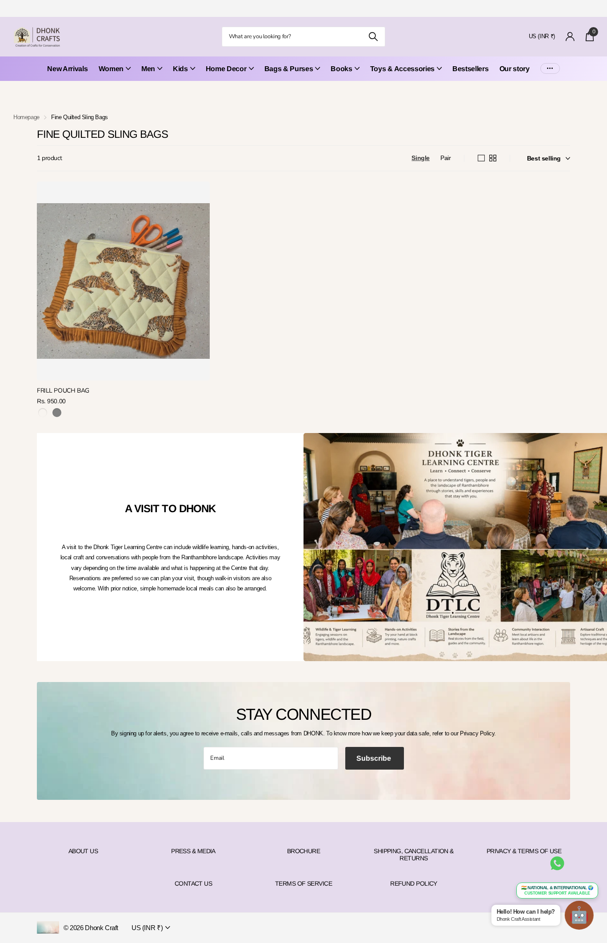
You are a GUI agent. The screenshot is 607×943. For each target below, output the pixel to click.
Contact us (193, 883)
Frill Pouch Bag (63, 390)
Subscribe (374, 758)
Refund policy (413, 883)
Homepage (26, 117)
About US (83, 851)
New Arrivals (67, 68)
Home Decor (226, 68)
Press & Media (193, 851)
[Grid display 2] (492, 158)
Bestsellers (470, 68)
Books (341, 68)
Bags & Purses (288, 68)
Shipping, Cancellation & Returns (414, 854)
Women (111, 68)
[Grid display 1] (481, 158)
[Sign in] (570, 37)
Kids (180, 68)
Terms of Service (303, 883)
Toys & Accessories (402, 68)
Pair (445, 157)
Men (148, 68)
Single (420, 157)
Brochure (303, 851)
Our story (514, 68)
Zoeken (373, 37)
